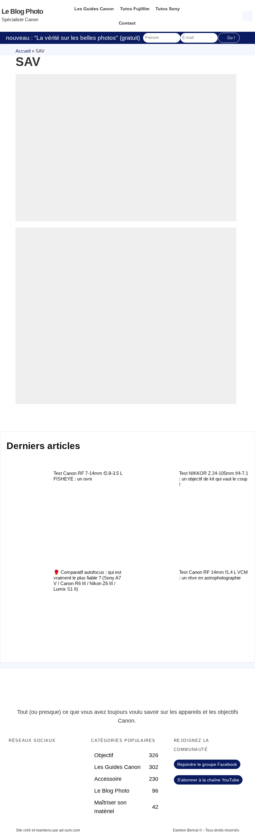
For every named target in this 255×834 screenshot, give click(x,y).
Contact (127, 23)
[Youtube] (40, 757)
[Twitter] (27, 757)
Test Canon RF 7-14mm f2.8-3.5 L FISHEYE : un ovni (87, 476)
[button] (247, 16)
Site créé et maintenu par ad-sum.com (48, 830)
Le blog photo (22, 11)
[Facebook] (15, 757)
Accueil (23, 51)
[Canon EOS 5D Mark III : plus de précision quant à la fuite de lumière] (126, 315)
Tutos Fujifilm (134, 8)
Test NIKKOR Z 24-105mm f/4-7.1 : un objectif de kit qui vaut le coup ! (213, 479)
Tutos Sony (167, 8)
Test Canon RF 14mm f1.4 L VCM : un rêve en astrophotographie (213, 574)
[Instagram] (53, 757)
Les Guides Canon (94, 8)
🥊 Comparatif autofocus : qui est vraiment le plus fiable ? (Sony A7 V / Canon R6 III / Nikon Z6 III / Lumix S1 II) (87, 580)
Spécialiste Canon (20, 19)
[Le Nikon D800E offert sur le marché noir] (126, 147)
